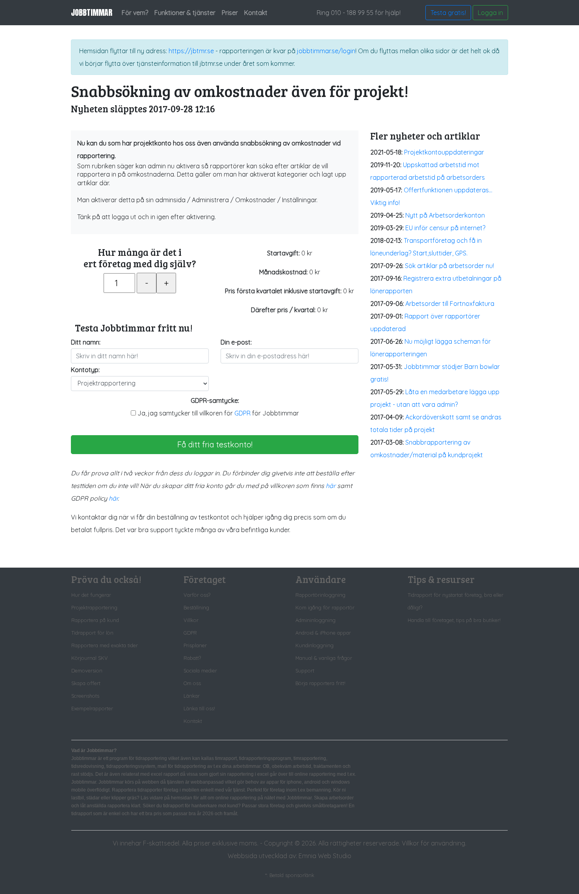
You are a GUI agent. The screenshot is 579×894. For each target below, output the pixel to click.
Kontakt (193, 721)
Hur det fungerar (91, 595)
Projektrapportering (94, 607)
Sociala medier (200, 670)
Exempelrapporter (92, 708)
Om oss (192, 683)
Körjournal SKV (89, 658)
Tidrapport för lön (92, 633)
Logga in (490, 13)
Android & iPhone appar (323, 633)
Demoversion (86, 670)
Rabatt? (192, 658)
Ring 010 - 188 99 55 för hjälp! (359, 13)
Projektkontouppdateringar (444, 152)
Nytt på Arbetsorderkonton (445, 215)
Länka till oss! (199, 708)
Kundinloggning (314, 645)
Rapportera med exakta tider (104, 645)
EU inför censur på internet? (445, 228)
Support (304, 670)
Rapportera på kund (95, 620)
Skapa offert (85, 683)
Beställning (196, 607)
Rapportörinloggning (320, 595)
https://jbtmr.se (191, 51)
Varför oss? (197, 595)
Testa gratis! (448, 13)
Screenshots (85, 696)
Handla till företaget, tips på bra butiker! (454, 620)
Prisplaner (195, 645)
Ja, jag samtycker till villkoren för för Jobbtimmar (217, 413)
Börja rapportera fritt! (320, 683)
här (331, 486)
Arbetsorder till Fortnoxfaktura (449, 303)
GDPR (242, 413)
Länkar (192, 696)
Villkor (191, 620)
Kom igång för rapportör (324, 607)
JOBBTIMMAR (91, 12)
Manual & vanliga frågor (323, 658)
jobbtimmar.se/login (326, 51)
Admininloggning (315, 620)
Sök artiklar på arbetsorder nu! (449, 266)
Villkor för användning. (434, 843)
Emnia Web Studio (325, 856)
